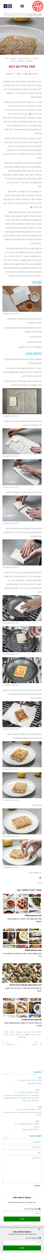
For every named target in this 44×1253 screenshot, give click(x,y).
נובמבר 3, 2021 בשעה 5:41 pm (29, 1092)
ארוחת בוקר (23, 58)
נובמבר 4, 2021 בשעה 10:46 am (31, 1109)
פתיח (6, 1034)
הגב (18, 1080)
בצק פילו (36, 1032)
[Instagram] (5, 6)
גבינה (27, 1032)
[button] (22, 6)
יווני (39, 1034)
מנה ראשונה (28, 1034)
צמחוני (20, 61)
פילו (13, 1034)
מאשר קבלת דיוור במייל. (31, 1209)
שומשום (22, 1037)
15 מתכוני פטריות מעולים (32, 1020)
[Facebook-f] (10, 6)
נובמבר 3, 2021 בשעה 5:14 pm (31, 1080)
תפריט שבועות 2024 (33, 915)
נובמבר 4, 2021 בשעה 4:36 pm (29, 1124)
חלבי (6, 1032)
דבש (12, 1032)
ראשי (13, 61)
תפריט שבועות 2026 (33, 950)
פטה (18, 1034)
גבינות (19, 1032)
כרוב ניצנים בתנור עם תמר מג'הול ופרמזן (26, 985)
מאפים (13, 58)
